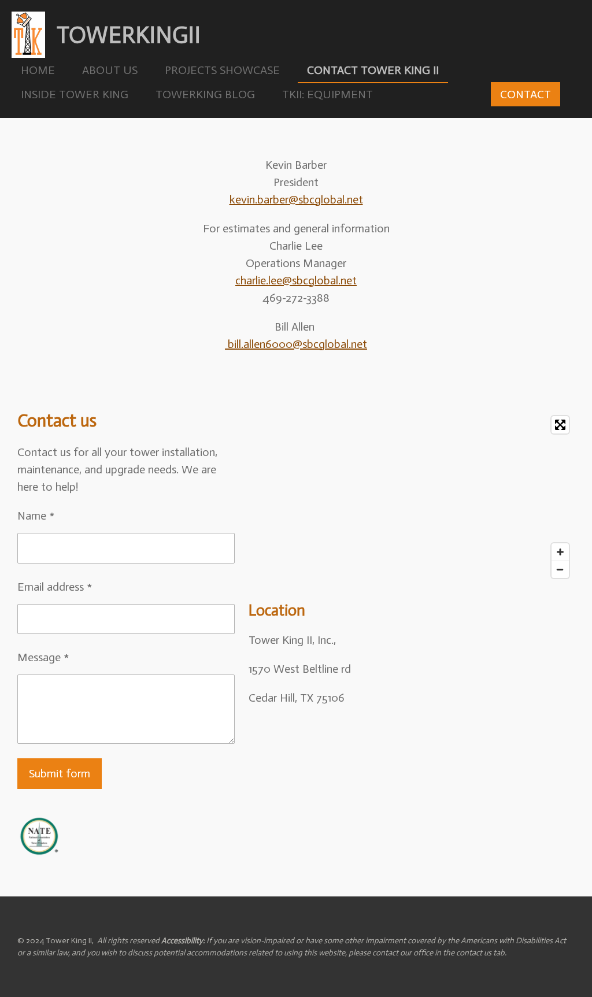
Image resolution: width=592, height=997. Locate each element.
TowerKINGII (129, 35)
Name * (35, 515)
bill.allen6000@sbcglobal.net (297, 344)
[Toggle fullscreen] (560, 424)
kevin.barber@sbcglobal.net (296, 199)
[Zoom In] (560, 552)
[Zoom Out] (560, 569)
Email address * (54, 587)
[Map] (412, 497)
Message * (43, 657)
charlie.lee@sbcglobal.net (296, 280)
